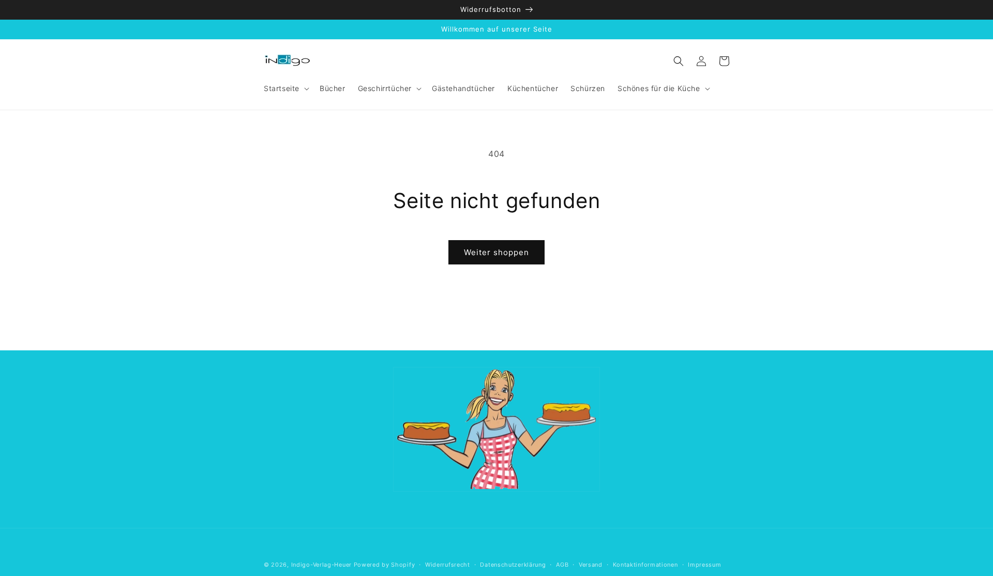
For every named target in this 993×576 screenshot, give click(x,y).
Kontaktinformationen (645, 564)
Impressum (704, 564)
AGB (562, 564)
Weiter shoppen (496, 252)
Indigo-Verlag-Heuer (321, 564)
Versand (591, 564)
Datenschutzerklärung (513, 564)
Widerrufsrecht (447, 564)
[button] (285, 88)
